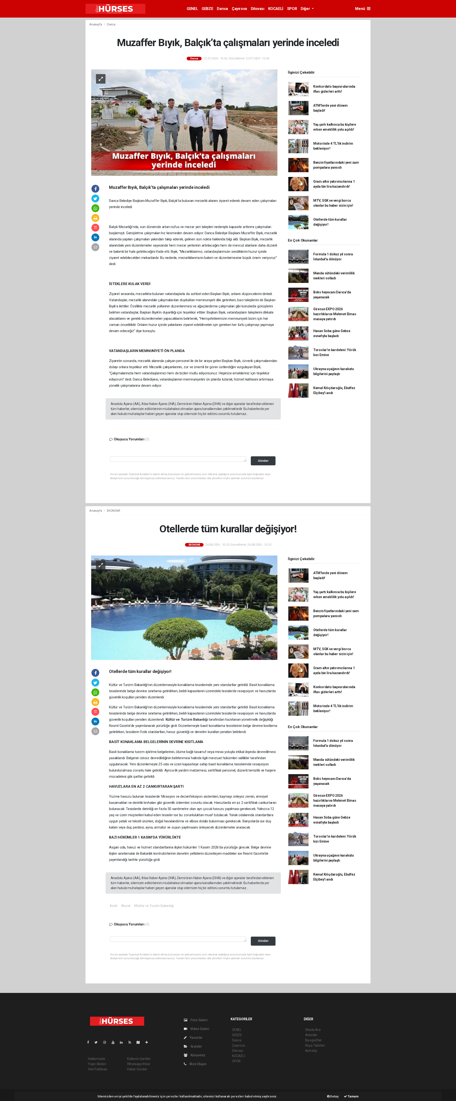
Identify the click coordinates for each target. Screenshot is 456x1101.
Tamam (353, 1096)
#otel (113, 906)
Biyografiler (313, 1040)
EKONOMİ (113, 510)
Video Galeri (199, 1029)
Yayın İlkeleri (97, 1064)
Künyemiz (197, 1055)
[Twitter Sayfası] (98, 1042)
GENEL (192, 8)
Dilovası (257, 8)
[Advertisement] (59, 91)
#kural (125, 906)
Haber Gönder (137, 1069)
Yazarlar (196, 1037)
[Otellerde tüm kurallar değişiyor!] (184, 607)
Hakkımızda (96, 1059)
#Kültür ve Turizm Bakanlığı (154, 906)
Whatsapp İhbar (138, 1064)
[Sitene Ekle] (148, 1042)
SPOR (292, 8)
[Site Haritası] (140, 1042)
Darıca (222, 8)
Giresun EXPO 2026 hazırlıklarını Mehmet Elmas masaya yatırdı (334, 314)
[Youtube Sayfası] (115, 1042)
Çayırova (239, 8)
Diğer (306, 8)
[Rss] (131, 1042)
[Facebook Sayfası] (90, 1042)
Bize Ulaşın (197, 1064)
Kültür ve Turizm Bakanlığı (187, 719)
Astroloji (311, 1051)
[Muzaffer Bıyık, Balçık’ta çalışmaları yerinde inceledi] (184, 122)
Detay (334, 1096)
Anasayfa (96, 24)
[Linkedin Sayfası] (123, 1042)
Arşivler (196, 1046)
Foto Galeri (199, 1020)
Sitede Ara (313, 1030)
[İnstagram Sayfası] (106, 1042)
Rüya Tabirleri (315, 1045)
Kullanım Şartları (139, 1059)
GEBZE (207, 8)
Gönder (263, 460)
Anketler (311, 1035)
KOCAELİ (275, 8)
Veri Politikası (97, 1069)
